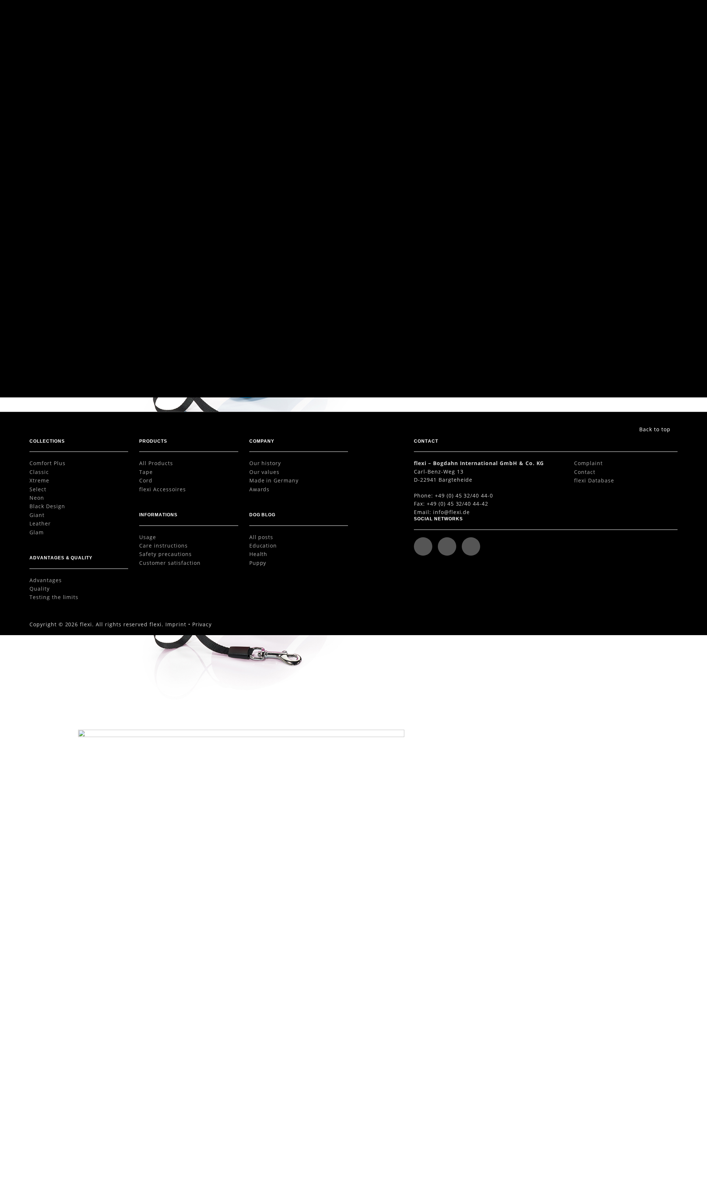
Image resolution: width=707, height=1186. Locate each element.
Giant (37, 514)
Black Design (47, 506)
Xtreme (39, 480)
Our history (265, 463)
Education (263, 545)
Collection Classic (531, 48)
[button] (660, 16)
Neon (36, 497)
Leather (40, 523)
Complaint (588, 463)
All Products (156, 463)
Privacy (202, 624)
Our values (264, 471)
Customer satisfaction (169, 562)
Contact (584, 471)
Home (477, 48)
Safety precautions (165, 553)
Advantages (45, 580)
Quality (39, 588)
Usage (147, 537)
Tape (146, 471)
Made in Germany (274, 480)
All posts (261, 537)
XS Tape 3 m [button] (187, 362)
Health (258, 553)
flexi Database (594, 480)
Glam (36, 532)
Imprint (175, 624)
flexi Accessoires (162, 489)
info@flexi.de (451, 512)
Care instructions (163, 545)
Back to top (655, 429)
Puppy (258, 562)
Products (499, 48)
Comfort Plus (47, 463)
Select (37, 489)
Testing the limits (53, 597)
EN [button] (627, 15)
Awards (259, 489)
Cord (145, 480)
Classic (39, 471)
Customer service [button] (558, 15)
